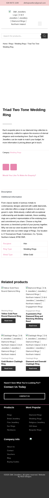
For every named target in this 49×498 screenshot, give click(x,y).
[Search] (44, 35)
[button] (40, 24)
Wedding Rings (20, 44)
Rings (11, 44)
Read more (8, 321)
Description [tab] (6, 192)
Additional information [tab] (11, 197)
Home (5, 44)
